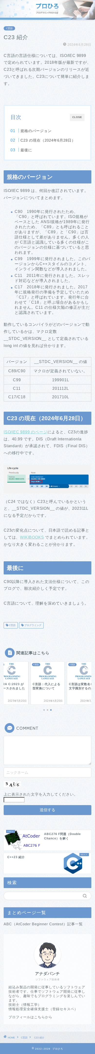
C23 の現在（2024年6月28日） (48, 140)
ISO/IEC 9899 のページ (26, 432)
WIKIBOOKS (32, 537)
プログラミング (32, 625)
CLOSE (77, 117)
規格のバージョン (36, 131)
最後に (26, 150)
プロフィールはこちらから (30, 1017)
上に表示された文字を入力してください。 (41, 794)
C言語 (9, 28)
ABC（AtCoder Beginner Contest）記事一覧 (43, 924)
